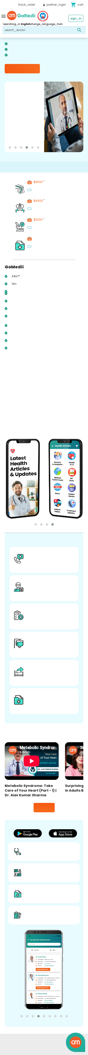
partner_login (56, 5)
